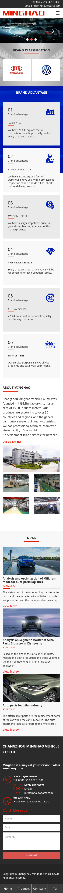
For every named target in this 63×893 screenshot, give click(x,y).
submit (31, 855)
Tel (55, 889)
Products (24, 889)
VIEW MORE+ (13, 441)
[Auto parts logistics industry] (31, 688)
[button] (27, 39)
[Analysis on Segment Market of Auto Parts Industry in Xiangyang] (31, 622)
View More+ (11, 606)
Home (8, 889)
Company (39, 889)
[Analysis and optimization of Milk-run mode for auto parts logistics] (31, 561)
